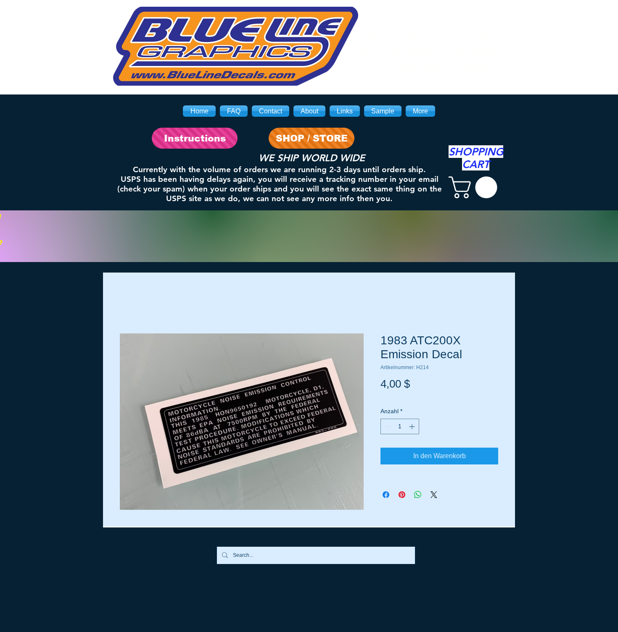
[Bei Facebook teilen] (386, 495)
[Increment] (412, 426)
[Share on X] (434, 495)
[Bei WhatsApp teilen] (418, 495)
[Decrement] (387, 426)
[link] (475, 187)
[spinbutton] (399, 426)
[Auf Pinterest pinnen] (402, 495)
